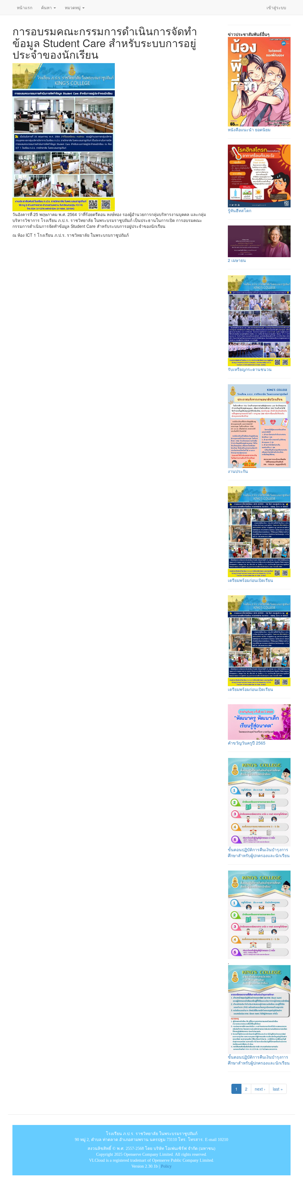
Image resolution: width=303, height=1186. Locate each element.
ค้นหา (47, 7)
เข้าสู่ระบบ (276, 7)
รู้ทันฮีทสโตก (239, 210)
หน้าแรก (24, 7)
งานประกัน (238, 471)
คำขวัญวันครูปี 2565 (246, 743)
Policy (166, 1166)
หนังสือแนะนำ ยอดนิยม (249, 129)
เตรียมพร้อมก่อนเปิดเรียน (250, 580)
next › (260, 1089)
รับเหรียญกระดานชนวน (250, 369)
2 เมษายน (237, 260)
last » (278, 1089)
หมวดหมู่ (73, 7)
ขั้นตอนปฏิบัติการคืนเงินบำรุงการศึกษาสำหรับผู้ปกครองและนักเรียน (259, 852)
